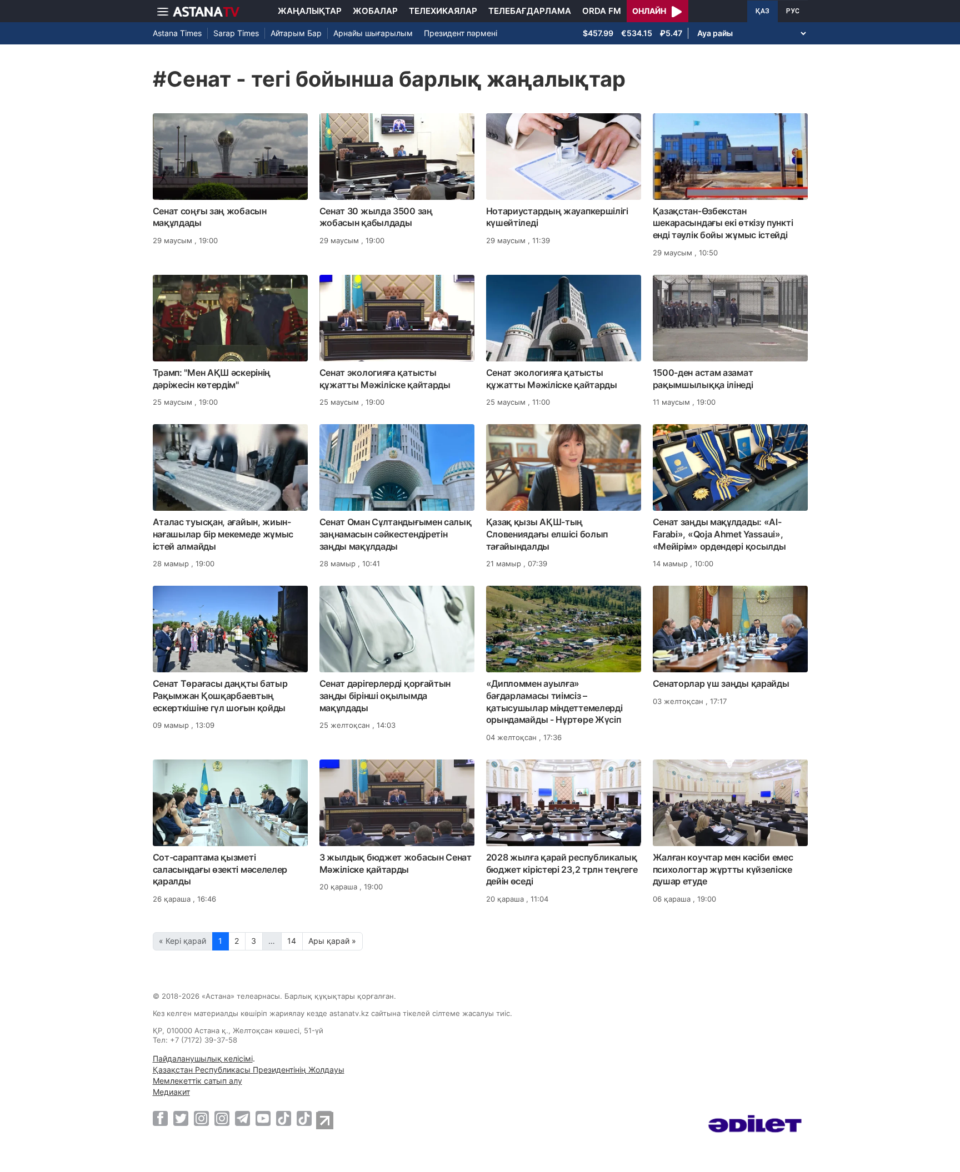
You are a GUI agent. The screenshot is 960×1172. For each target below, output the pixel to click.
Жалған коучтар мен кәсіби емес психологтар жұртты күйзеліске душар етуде (723, 869)
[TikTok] (283, 1118)
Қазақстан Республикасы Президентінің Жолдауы (248, 1069)
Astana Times (177, 33)
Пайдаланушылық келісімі (203, 1058)
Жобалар (375, 11)
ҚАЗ (762, 11)
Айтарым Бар (296, 33)
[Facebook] (160, 1118)
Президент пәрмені (460, 33)
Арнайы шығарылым (373, 33)
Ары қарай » (332, 940)
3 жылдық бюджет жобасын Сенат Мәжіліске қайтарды (395, 863)
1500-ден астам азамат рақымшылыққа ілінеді (703, 378)
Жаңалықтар (310, 11)
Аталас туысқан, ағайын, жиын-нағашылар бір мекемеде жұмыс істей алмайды (223, 534)
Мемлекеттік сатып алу (197, 1080)
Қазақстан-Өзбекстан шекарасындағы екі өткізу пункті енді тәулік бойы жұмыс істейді (723, 223)
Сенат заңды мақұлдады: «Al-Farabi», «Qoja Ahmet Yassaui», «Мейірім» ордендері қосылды (719, 534)
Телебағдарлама (529, 11)
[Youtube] (263, 1118)
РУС (792, 11)
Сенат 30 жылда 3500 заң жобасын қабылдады (376, 217)
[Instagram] (201, 1118)
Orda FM (601, 11)
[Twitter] (181, 1118)
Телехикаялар (443, 11)
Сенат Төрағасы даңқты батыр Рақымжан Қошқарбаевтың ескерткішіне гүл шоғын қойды (220, 695)
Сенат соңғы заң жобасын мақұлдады (210, 217)
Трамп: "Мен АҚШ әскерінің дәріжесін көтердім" (212, 378)
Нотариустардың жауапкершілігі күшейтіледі (557, 217)
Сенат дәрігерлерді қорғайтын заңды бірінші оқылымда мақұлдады (385, 695)
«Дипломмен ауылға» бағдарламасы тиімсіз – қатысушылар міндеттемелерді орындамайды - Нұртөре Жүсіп (554, 701)
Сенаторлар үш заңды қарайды (721, 683)
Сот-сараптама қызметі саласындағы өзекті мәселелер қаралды (220, 869)
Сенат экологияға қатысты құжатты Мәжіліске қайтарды (385, 378)
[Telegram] (242, 1118)
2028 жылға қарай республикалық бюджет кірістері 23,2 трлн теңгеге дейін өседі (562, 869)
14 (291, 940)
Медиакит (171, 1091)
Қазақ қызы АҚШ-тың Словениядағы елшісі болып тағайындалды (547, 534)
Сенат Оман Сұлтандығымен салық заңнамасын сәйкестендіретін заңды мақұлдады (395, 534)
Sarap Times (236, 33)
